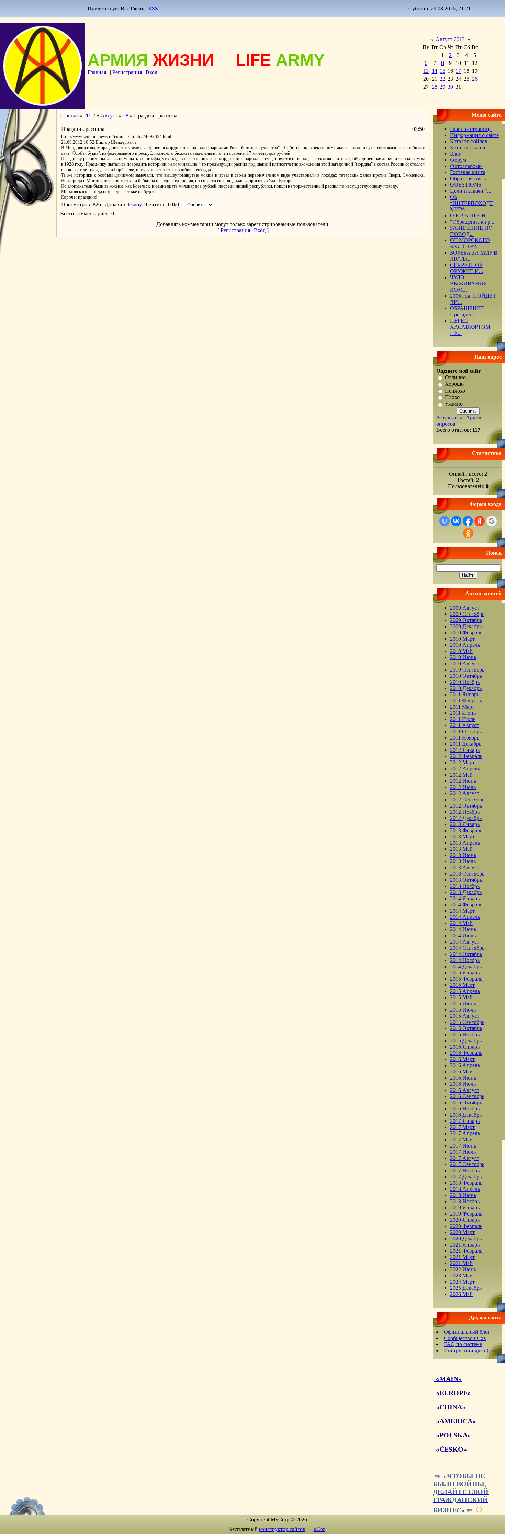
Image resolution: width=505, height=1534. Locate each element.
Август (109, 116)
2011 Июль (462, 719)
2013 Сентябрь (467, 874)
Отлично (455, 377)
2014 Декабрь (466, 966)
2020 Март (462, 1232)
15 (442, 71)
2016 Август (464, 1090)
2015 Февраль (466, 979)
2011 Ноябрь (464, 738)
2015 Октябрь (466, 1028)
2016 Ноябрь (465, 1109)
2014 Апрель (465, 917)
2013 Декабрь (466, 892)
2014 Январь (465, 898)
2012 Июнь (463, 781)
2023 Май (461, 1275)
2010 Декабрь (466, 688)
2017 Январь (465, 1121)
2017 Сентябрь (467, 1164)
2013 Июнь (463, 855)
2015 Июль (463, 1010)
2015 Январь (465, 972)
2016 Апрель (465, 1065)
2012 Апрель (465, 768)
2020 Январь (465, 1220)
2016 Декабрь (466, 1115)
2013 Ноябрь (465, 886)
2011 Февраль (466, 700)
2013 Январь (465, 824)
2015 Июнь (463, 1003)
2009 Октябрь (466, 620)
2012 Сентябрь (467, 799)
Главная (97, 72)
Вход (151, 72)
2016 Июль (463, 1084)
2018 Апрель (465, 1189)
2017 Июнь (463, 1146)
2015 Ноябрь (465, 1034)
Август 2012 (450, 39)
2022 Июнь (463, 1269)
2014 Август (464, 942)
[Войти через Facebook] (468, 521)
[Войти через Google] (491, 521)
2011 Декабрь (465, 744)
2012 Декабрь (466, 818)
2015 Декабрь (466, 1041)
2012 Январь (465, 750)
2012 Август (464, 793)
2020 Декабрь (466, 1238)
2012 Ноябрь (465, 812)
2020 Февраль (466, 1226)
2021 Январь (465, 1245)
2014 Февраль (466, 904)
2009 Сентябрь (467, 614)
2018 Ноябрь (465, 1201)
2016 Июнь (463, 1078)
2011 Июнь (463, 713)
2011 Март (462, 707)
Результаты (449, 417)
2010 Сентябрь (467, 670)
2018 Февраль (466, 1183)
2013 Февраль (466, 830)
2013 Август (464, 867)
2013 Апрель (465, 843)
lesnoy (135, 204)
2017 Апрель (465, 1133)
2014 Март (462, 911)
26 (475, 79)
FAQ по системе (463, 1344)
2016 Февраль (466, 1053)
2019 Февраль (466, 1214)
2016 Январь (465, 1047)
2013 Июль (463, 861)
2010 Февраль (466, 632)
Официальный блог (467, 1332)
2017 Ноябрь (465, 1170)
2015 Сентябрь (467, 1022)
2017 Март (462, 1127)
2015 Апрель (465, 991)
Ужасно (454, 404)
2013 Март (462, 836)
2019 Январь (465, 1207)
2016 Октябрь (466, 1102)
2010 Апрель (465, 645)
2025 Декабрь (466, 1288)
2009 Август (464, 608)
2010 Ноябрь (465, 682)
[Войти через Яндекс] (479, 521)
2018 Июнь (463, 1195)
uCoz (319, 1529)
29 (442, 87)
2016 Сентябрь (467, 1096)
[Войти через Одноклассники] (468, 533)
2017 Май (461, 1139)
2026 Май (461, 1294)
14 (434, 71)
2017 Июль (463, 1152)
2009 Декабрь (466, 626)
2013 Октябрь (466, 880)
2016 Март (462, 1059)
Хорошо (454, 384)
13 (426, 71)
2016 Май (461, 1071)
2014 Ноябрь (465, 960)
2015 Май (461, 997)
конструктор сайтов (282, 1529)
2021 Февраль (466, 1251)
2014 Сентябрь (467, 948)
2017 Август (464, 1158)
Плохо (452, 397)
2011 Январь (464, 694)
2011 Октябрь (466, 731)
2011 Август (464, 725)
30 (450, 87)
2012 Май (461, 775)
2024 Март (462, 1282)
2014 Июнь (463, 929)
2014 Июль (463, 935)
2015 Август (464, 1016)
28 (434, 87)
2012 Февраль (466, 756)
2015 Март (462, 985)
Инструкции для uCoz (470, 1350)
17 (458, 71)
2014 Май (461, 923)
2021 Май (461, 1263)
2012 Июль (463, 787)
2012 (89, 116)
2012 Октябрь (466, 806)
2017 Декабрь (466, 1177)
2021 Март (462, 1257)
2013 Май (461, 849)
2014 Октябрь (466, 954)
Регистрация (127, 72)
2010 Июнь (463, 657)
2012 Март (462, 762)
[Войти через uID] (444, 521)
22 (442, 79)
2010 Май (461, 651)
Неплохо (455, 391)
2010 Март (462, 639)
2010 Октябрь (466, 676)
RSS (153, 8)
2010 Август (464, 663)
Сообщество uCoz (465, 1338)
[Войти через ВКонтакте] (456, 521)
